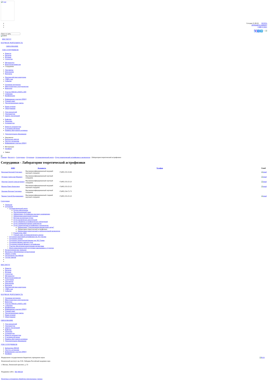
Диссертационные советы (14, 103)
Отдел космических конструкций (25, 220)
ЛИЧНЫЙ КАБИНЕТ (259, 25)
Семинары (9, 94)
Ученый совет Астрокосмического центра (28, 235)
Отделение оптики (16, 238)
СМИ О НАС (262, 27)
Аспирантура (10, 123)
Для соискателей (11, 112)
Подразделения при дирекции (15, 250)
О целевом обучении (12, 128)
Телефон (160, 168)
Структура (9, 59)
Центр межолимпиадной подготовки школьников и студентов (31, 248)
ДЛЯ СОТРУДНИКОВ (10, 50)
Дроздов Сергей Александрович (12, 182)
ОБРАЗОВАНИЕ (12, 46)
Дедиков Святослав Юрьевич (11, 177)
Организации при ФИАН (14, 255)
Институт (11, 157)
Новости (8, 53)
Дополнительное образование (15, 134)
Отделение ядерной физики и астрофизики (24, 244)
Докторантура (10, 114)
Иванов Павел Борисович (10, 186)
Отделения (30, 157)
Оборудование (10, 108)
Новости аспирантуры (13, 127)
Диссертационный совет (22, 212)
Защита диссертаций (12, 116)
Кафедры (8, 119)
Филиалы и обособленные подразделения (20, 252)
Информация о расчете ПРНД (15, 99)
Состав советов (10, 257)
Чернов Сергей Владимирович (12, 196)
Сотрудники (20, 157)
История (8, 57)
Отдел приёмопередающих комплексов (27, 223)
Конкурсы (8, 88)
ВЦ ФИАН (19, 372)
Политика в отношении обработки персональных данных (22, 379)
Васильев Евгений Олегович (11, 172)
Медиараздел (9, 63)
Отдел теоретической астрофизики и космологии (72, 157)
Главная (3, 157)
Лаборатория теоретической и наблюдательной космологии (39, 231)
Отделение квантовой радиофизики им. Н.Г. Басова (27, 237)
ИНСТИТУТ (6, 39)
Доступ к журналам (12, 141)
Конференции (10, 96)
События (8, 81)
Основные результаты (13, 84)
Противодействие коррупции (15, 77)
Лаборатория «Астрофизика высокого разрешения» (31, 214)
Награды (8, 55)
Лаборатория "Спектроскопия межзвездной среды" (36, 227)
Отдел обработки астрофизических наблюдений (30, 222)
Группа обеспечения (20, 210)
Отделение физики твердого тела (21, 242)
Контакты (8, 74)
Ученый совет (10, 101)
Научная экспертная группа (23, 218)
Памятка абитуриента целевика (16, 130)
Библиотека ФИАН (12, 139)
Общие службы (10, 254)
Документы (9, 70)
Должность (42, 168)
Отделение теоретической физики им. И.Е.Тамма (26, 240)
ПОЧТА (264, 23)
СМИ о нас (9, 79)
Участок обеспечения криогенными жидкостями (26, 246)
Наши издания (10, 106)
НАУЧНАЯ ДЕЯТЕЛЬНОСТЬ (12, 43)
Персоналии (9, 72)
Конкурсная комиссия (13, 64)
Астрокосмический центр (44, 157)
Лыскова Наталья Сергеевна (11, 191)
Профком (8, 148)
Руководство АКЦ (19, 233)
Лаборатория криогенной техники (25, 216)
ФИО (13, 168)
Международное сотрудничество (16, 86)
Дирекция (8, 205)
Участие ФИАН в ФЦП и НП (15, 92)
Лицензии (8, 121)
